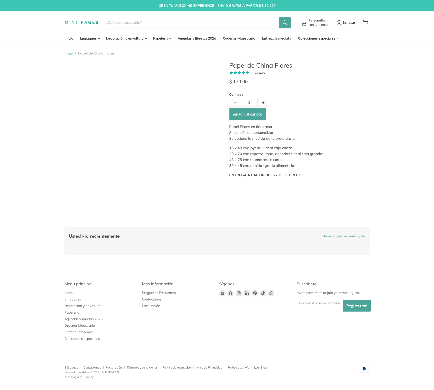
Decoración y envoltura (125, 38)
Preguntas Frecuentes (159, 293)
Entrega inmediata (276, 38)
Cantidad (236, 94)
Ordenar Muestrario (239, 38)
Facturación (151, 306)
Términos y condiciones (142, 367)
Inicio (68, 38)
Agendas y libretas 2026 (197, 38)
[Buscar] (285, 22)
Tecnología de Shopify (79, 377)
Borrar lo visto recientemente (344, 236)
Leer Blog (260, 367)
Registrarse (356, 305)
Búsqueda (71, 367)
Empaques (88, 38)
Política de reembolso (177, 367)
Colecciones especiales (317, 38)
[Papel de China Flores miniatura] (73, 74)
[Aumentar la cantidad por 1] (263, 102)
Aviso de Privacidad (209, 367)
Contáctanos (152, 299)
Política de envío (238, 367)
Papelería (161, 38)
